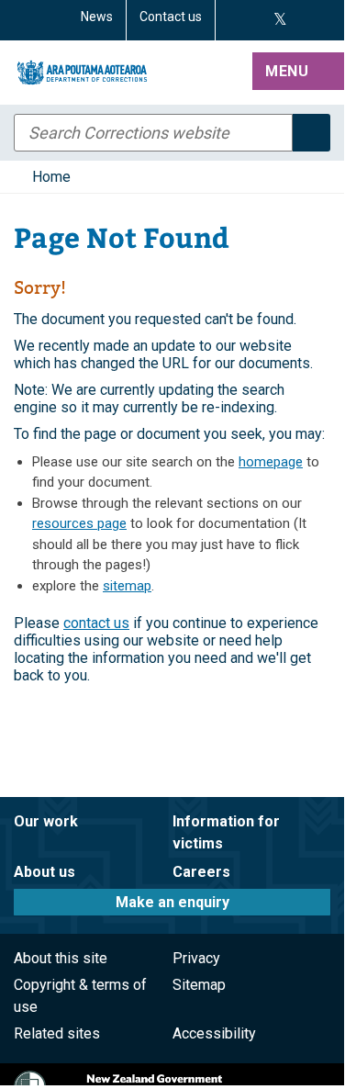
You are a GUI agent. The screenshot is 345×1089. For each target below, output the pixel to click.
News (97, 16)
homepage (271, 462)
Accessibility (214, 1033)
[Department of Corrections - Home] (129, 72)
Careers (201, 872)
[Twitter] (280, 20)
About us (44, 872)
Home (51, 176)
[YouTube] (300, 20)
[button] (298, 72)
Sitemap (199, 985)
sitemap (127, 586)
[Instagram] (256, 20)
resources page (79, 523)
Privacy (196, 958)
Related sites (57, 1033)
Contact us (170, 16)
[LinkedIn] (322, 20)
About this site (60, 958)
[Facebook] (234, 20)
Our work (46, 821)
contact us (96, 623)
